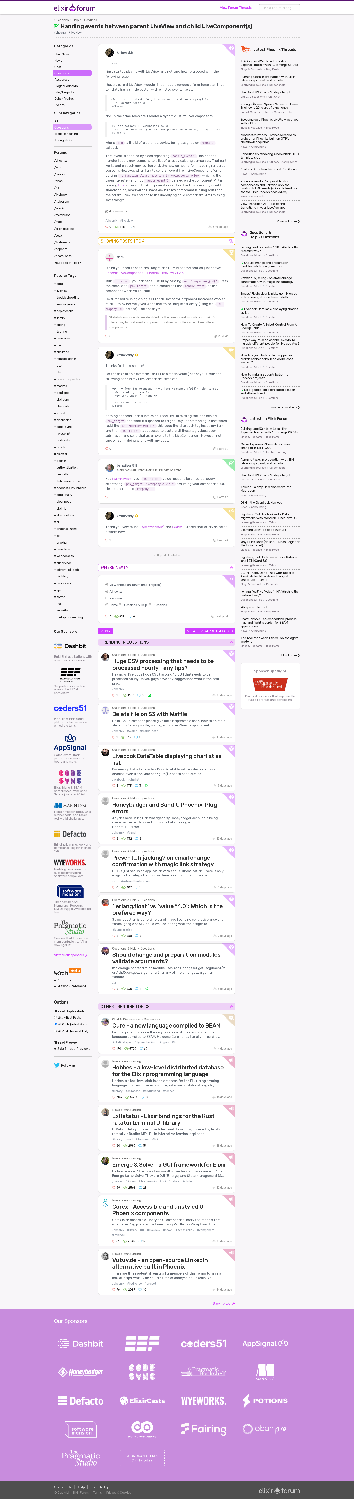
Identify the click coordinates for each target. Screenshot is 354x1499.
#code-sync (63, 427)
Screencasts (277, 84)
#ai (56, 522)
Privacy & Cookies (118, 1492)
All (56, 121)
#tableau (118, 1235)
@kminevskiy (122, 479)
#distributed (151, 1091)
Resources (61, 79)
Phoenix (273, 49)
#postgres (61, 393)
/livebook (118, 779)
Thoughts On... (64, 140)
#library (117, 1091)
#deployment (64, 311)
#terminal (142, 1139)
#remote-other (65, 359)
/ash (115, 881)
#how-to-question (67, 379)
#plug (58, 372)
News (116, 1061)
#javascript (62, 433)
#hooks (168, 1230)
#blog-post (62, 501)
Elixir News (61, 54)
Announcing (132, 1061)
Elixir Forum (278, 418)
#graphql (60, 542)
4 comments (118, 211)
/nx (56, 188)
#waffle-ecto (149, 731)
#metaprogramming (68, 617)
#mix (57, 345)
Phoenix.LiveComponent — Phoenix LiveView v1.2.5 (144, 273)
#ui (142, 1230)
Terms (97, 1492)
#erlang (59, 325)
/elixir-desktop (64, 229)
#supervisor (62, 563)
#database (132, 1091)
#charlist (133, 779)
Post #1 (223, 336)
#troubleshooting (66, 297)
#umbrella (61, 474)
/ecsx (58, 235)
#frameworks (148, 1181)
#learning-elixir (122, 930)
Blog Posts (273, 69)
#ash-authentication (135, 881)
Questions (90, 20)
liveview (117, 598)
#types (164, 1042)
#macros (60, 386)
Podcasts (272, 584)
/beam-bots (63, 256)
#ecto (58, 284)
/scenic (59, 208)
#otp (58, 365)
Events (59, 105)
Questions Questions (283, 407)
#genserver (62, 338)
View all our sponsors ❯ (70, 955)
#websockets (64, 556)
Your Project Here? (67, 263)
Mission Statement (71, 986)
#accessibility (185, 1230)
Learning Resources (253, 84)
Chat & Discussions (126, 1019)
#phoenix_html (65, 529)
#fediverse (134, 1283)
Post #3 (222, 497)
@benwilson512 (152, 527)
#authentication (66, 467)
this (121, 185)
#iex (57, 536)
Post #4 (222, 540)
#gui (163, 1181)
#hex (58, 604)
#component (206, 1230)
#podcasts (62, 440)
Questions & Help (66, 20)
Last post (222, 616)
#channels (61, 406)
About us (64, 980)
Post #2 (222, 449)
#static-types (122, 1042)
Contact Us (62, 1487)
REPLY (106, 631)
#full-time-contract (68, 481)
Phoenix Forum (287, 221)
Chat (57, 67)
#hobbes (168, 1091)
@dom (178, 527)
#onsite (60, 447)
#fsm (175, 1042)
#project (150, 1283)
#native (174, 1181)
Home (113, 605)
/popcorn (60, 249)
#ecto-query (63, 495)
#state (187, 1181)
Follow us (68, 1065)
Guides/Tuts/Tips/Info (283, 162)
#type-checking (145, 1042)
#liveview (75, 32)
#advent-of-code (67, 570)
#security (61, 610)
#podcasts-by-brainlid (70, 488)
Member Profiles (284, 112)
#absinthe (61, 352)
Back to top (221, 1303)
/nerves (117, 1181)
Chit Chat (274, 96)
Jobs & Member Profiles (255, 112)
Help (81, 1487)
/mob (58, 222)
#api (57, 590)
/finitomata (62, 242)
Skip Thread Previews (73, 1049)
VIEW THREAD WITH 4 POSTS (210, 631)
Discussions (152, 1019)
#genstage (62, 549)
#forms (59, 597)
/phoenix (60, 32)
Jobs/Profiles (64, 98)
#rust (129, 1139)
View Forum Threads (236, 8)
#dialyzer (60, 454)
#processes (62, 583)
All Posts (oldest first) (72, 1024)
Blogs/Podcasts (66, 86)
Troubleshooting (276, 452)
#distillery (61, 576)
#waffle (132, 731)
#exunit (59, 413)
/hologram (61, 201)
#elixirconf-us (64, 515)
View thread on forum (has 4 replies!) (135, 585)
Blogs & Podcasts (252, 69)
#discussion (62, 420)
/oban (58, 181)
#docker (60, 461)
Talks (272, 522)
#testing (60, 331)
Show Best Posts (69, 1018)
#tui (155, 1139)
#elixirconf (61, 400)
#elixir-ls (60, 508)
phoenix (116, 591)
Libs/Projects (64, 92)
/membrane (62, 215)
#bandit (132, 832)
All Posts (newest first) (73, 1031)
